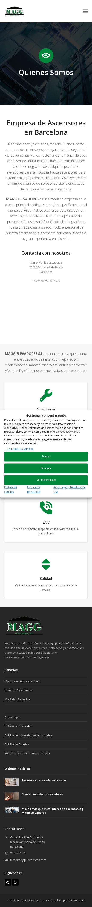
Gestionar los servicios (20, 449)
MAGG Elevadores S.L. (30, 900)
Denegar (46, 468)
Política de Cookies (17, 744)
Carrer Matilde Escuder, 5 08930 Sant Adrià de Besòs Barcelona (27, 841)
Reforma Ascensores (18, 690)
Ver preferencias (46, 480)
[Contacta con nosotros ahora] (24, 634)
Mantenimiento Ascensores (22, 681)
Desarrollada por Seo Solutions (65, 900)
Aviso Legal (12, 717)
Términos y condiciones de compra (27, 753)
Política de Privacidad (18, 726)
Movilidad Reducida (17, 699)
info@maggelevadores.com (28, 860)
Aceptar (46, 456)
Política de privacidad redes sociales (28, 735)
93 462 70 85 (18, 853)
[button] (85, 11)
